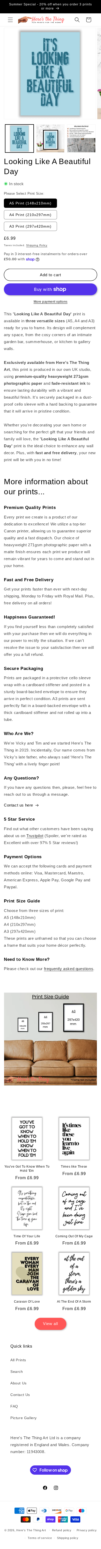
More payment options (51, 301)
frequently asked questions (68, 968)
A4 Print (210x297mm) (30, 215)
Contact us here (18, 805)
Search (16, 1371)
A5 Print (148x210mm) (30, 203)
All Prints (18, 1360)
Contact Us (20, 1395)
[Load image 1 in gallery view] (19, 138)
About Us (18, 1383)
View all (50, 1323)
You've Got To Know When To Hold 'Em (27, 1168)
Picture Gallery (23, 1418)
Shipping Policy (36, 245)
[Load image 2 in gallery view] (50, 138)
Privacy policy (87, 1530)
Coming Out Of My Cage (74, 1236)
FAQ (14, 1406)
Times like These (74, 1166)
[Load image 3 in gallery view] (81, 138)
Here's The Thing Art (31, 1530)
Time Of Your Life (26, 1236)
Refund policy (61, 1530)
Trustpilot (34, 836)
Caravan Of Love (27, 1301)
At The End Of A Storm (74, 1301)
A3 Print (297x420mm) (30, 226)
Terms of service (40, 1537)
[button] (10, 19)
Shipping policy (67, 1537)
